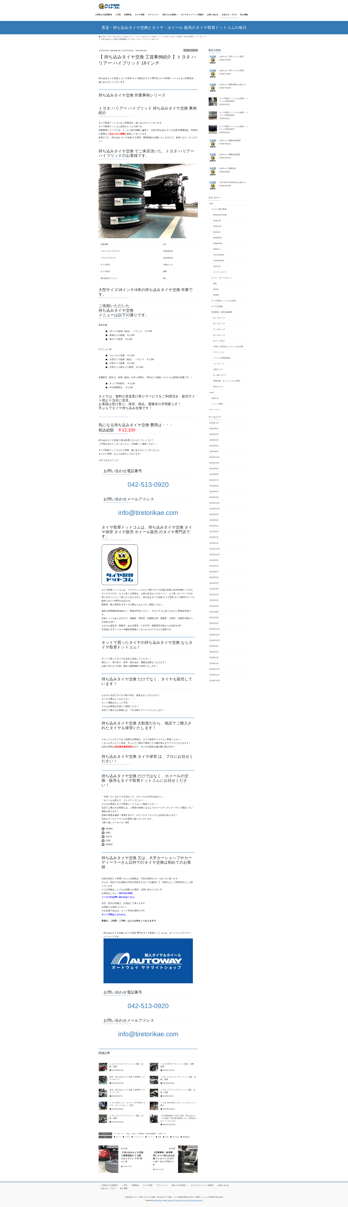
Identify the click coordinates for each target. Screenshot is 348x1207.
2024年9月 (214, 468)
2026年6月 (214, 428)
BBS (215, 283)
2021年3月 (214, 617)
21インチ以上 (219, 341)
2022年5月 (214, 577)
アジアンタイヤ (219, 272)
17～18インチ (190, 50)
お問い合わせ (223, 1185)
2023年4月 (214, 526)
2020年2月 (214, 657)
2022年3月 (214, 589)
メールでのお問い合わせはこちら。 (119, 897)
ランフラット (219, 364)
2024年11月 (214, 463)
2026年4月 (214, 440)
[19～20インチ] (108, 1155)
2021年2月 (214, 623)
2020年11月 (214, 635)
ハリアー (150, 1137)
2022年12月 (214, 549)
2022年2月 (214, 594)
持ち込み (175, 1137)
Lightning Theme (173, 1200)
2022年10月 (214, 554)
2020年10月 (214, 640)
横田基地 (186, 1137)
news (134, 1134)
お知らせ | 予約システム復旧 (231, 56)
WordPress (159, 1200)
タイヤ (118, 1137)
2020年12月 (214, 629)
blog (128, 1134)
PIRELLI (216, 249)
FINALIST (217, 226)
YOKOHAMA (218, 260)
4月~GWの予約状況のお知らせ (232, 182)
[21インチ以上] (188, 1155)
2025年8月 (214, 446)
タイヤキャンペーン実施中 (202, 1185)
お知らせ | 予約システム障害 (231, 70)
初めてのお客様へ (179, 1185)
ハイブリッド (139, 1137)
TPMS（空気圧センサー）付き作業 (228, 346)
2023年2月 (214, 537)
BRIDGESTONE (220, 215)
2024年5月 (214, 486)
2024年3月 (214, 497)
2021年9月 (214, 606)
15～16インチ (219, 323)
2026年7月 (214, 423)
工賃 (166, 1137)
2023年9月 (214, 514)
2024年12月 (214, 457)
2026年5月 (214, 434)
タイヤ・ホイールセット (221, 278)
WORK (216, 295)
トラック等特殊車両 (221, 358)
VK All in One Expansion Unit (192, 1200)
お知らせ (215, 398)
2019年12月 (214, 669)
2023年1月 (214, 543)
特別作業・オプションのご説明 (226, 381)
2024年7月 (214, 480)
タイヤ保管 (147, 1185)
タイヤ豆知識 (217, 306)
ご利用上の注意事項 (109, 1185)
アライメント (219, 352)
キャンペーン (215, 409)
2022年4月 (214, 583)
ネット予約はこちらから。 (115, 914)
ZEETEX (216, 266)
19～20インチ (219, 335)
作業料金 (135, 1185)
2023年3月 (214, 531)
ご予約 (124, 1185)
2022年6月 (214, 572)
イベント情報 (217, 404)
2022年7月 (214, 566)
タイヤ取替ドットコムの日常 (223, 301)
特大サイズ (218, 387)
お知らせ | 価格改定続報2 (230, 140)
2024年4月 (214, 491)
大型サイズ (162, 1134)
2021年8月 (214, 612)
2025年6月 (214, 451)
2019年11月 (214, 675)
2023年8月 (214, 520)
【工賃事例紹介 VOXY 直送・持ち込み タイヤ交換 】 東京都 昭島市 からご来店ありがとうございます (178, 1118)
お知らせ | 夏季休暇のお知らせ (232, 84)
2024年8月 (214, 474)
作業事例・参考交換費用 (147, 1134)
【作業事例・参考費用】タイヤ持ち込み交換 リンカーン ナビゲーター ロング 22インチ (164, 1158)
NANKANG (217, 243)
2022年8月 (214, 560)
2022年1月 (214, 600)
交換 (159, 1137)
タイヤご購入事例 (218, 209)
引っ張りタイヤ (219, 375)
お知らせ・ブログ (108, 1188)
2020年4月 (214, 652)
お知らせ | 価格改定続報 (229, 154)
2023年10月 (214, 509)
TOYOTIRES (218, 255)
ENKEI (216, 289)
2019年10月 (214, 680)
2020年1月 (214, 663)
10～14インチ (219, 318)
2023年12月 (214, 503)
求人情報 (123, 1188)
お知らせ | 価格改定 (227, 168)
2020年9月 (214, 646)
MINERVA (217, 238)
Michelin (216, 232)
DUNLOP (217, 220)
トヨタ (127, 1137)
